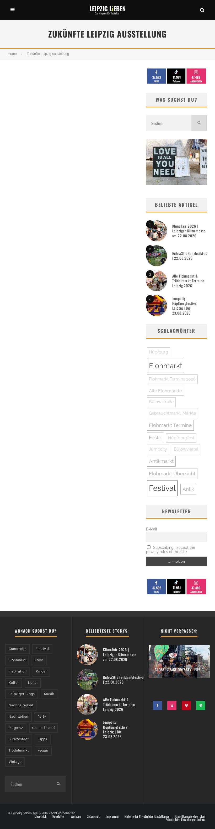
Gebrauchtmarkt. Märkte (172, 413)
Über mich (40, 816)
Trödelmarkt (19, 750)
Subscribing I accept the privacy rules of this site (170, 549)
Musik (49, 694)
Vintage (15, 762)
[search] (199, 123)
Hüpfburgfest (181, 437)
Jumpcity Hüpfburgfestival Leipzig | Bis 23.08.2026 (184, 306)
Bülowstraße (161, 401)
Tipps (42, 739)
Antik (188, 489)
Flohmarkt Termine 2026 (172, 379)
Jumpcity (158, 449)
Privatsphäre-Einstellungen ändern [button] (185, 819)
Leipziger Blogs (22, 694)
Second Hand (43, 728)
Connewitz (17, 649)
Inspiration (18, 671)
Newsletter (58, 816)
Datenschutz (93, 816)
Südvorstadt (19, 739)
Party (41, 716)
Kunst (33, 683)
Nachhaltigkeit (21, 705)
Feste (155, 437)
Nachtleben (18, 716)
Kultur (14, 683)
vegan (43, 750)
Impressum (112, 816)
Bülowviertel (186, 449)
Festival (162, 488)
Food (39, 660)
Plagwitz (16, 728)
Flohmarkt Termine (170, 425)
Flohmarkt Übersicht (172, 473)
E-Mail (151, 529)
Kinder (41, 671)
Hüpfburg (158, 352)
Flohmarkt (165, 366)
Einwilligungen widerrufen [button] (190, 816)
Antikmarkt (161, 461)
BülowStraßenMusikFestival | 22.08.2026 (193, 256)
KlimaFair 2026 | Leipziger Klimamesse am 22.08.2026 (189, 230)
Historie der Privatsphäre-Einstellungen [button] (147, 816)
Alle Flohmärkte (165, 390)
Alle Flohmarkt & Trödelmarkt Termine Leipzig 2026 (188, 280)
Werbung (76, 816)
